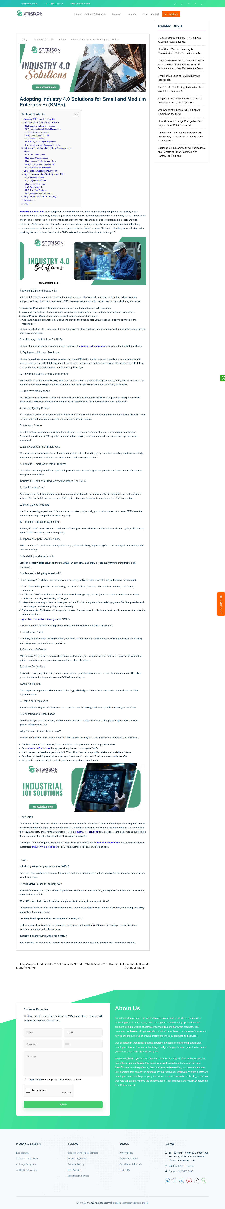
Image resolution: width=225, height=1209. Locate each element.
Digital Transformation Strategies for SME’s (44, 174)
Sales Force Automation (27, 1158)
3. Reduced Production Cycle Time (42, 161)
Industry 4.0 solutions (108, 39)
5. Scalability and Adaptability (39, 167)
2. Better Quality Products (38, 158)
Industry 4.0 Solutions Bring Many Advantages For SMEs (48, 150)
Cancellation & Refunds (130, 1164)
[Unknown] (68, 1044)
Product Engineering (77, 1158)
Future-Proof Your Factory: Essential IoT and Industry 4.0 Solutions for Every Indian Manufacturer (180, 136)
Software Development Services (83, 1153)
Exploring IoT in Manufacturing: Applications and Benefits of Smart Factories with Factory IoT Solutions (181, 151)
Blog (145, 14)
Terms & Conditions (128, 1158)
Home (77, 14)
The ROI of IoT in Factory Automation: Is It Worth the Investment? (117, 966)
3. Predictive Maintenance (38, 132)
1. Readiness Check (36, 177)
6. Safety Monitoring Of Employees (42, 142)
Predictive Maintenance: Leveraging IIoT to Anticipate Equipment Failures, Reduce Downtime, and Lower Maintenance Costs (181, 64)
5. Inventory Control (36, 138)
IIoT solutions (22, 1153)
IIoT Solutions (171, 14)
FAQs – (27, 204)
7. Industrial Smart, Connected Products (44, 145)
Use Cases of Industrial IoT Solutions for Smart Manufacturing (49, 966)
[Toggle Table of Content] (74, 114)
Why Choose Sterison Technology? (40, 197)
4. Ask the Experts (35, 187)
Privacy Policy (126, 1153)
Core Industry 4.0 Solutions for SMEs (41, 122)
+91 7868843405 (185, 1171)
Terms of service (72, 1079)
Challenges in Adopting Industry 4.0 (40, 171)
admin (62, 39)
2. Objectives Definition (37, 181)
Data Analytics (74, 1170)
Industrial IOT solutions (83, 39)
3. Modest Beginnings (36, 184)
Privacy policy (49, 1079)
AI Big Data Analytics (26, 1170)
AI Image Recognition (26, 1164)
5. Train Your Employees (38, 190)
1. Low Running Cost (36, 155)
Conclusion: (29, 200)
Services (116, 14)
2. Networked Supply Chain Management (44, 129)
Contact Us (124, 1170)
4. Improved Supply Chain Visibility (41, 164)
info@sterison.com (185, 1166)
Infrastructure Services (78, 1176)
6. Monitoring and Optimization (40, 193)
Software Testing (76, 1164)
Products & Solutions (95, 14)
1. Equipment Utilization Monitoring (41, 126)
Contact (155, 14)
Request (132, 14)
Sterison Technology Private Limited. (130, 1203)
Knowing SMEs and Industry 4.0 (39, 119)
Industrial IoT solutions (86, 831)
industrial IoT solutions (38, 748)
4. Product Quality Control (38, 135)
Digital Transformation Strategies (39, 619)
